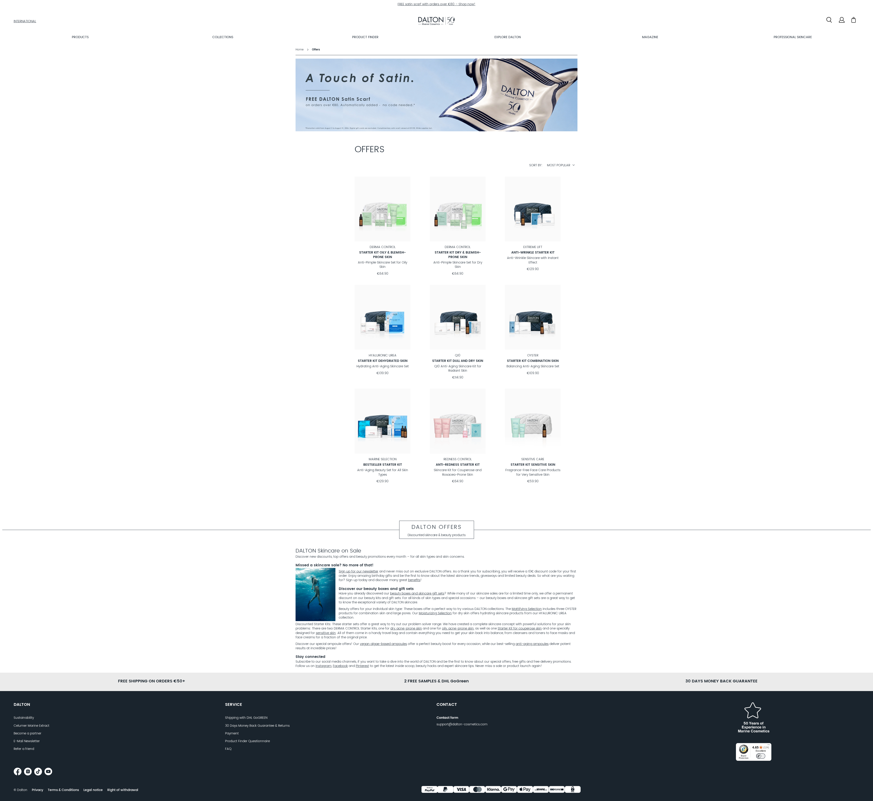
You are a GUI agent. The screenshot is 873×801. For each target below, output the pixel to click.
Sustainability (24, 717)
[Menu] (768, 746)
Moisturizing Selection (435, 613)
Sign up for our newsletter (358, 571)
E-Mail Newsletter (27, 741)
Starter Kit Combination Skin (533, 360)
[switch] (760, 756)
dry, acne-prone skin (406, 628)
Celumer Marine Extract (31, 725)
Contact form (447, 717)
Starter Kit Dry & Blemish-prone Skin (458, 254)
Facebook (340, 666)
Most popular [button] (558, 165)
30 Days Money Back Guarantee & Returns (257, 725)
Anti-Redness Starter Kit (458, 464)
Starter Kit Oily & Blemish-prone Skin (382, 254)
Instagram (323, 666)
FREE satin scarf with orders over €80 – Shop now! (436, 4)
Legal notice (93, 790)
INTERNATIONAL (25, 21)
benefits (414, 580)
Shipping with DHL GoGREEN (246, 717)
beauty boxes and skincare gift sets (417, 593)
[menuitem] (80, 37)
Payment (232, 733)
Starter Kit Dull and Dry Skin (457, 360)
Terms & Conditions (63, 790)
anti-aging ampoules (532, 644)
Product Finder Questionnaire (247, 741)
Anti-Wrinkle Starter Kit (532, 252)
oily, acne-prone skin (458, 628)
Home (300, 49)
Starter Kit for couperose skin (520, 628)
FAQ (228, 748)
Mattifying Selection (527, 609)
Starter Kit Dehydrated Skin (382, 360)
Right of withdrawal (122, 790)
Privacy (37, 790)
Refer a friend (24, 748)
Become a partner (27, 733)
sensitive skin (326, 633)
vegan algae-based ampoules (383, 644)
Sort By (535, 165)
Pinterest (362, 666)
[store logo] (436, 21)
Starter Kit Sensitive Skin (533, 464)
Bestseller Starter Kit (382, 464)
